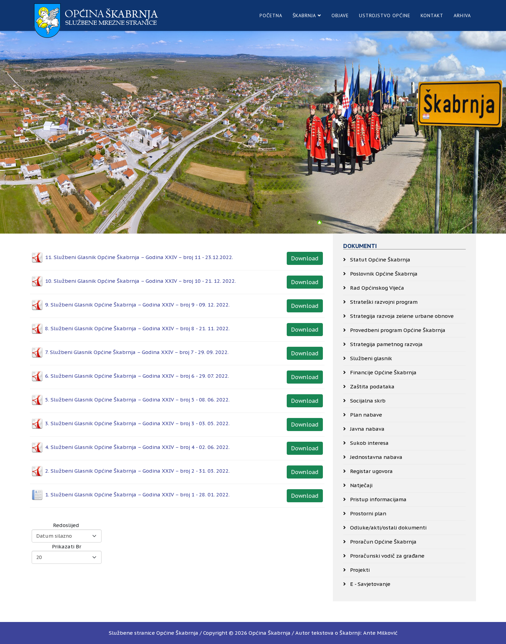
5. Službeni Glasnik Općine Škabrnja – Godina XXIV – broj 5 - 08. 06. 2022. (137, 399)
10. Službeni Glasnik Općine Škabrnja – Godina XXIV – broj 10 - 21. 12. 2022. (140, 281)
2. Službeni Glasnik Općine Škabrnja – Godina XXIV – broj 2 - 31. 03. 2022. (137, 471)
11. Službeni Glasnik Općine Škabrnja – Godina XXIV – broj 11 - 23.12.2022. (139, 257)
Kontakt (432, 15)
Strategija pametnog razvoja (386, 344)
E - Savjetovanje (369, 584)
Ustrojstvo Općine (384, 15)
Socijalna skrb (367, 400)
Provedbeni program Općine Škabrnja (397, 330)
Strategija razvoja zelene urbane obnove (401, 316)
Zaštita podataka (371, 386)
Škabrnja (304, 15)
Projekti (359, 570)
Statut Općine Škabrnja (379, 259)
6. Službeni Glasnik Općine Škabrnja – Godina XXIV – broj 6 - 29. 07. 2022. (137, 376)
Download (304, 258)
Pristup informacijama (378, 499)
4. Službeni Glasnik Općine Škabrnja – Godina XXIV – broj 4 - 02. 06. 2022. (137, 447)
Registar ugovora (371, 471)
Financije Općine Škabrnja (383, 372)
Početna (271, 15)
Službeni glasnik (370, 358)
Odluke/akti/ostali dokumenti (387, 527)
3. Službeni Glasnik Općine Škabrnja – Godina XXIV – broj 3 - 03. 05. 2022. (137, 423)
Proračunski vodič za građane (386, 555)
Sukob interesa (369, 443)
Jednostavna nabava (375, 457)
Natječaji (360, 485)
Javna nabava (366, 429)
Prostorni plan (367, 513)
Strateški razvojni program (383, 302)
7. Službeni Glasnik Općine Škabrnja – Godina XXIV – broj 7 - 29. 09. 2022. (137, 352)
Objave (340, 15)
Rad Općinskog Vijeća (376, 288)
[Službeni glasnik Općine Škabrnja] (319, 222)
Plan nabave (365, 414)
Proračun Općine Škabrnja (383, 541)
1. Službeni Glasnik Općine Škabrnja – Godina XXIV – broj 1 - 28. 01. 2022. (137, 494)
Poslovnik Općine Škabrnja (383, 273)
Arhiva (462, 15)
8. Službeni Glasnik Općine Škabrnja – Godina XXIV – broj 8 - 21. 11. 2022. (137, 328)
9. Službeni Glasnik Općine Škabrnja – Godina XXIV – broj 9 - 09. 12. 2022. (137, 304)
